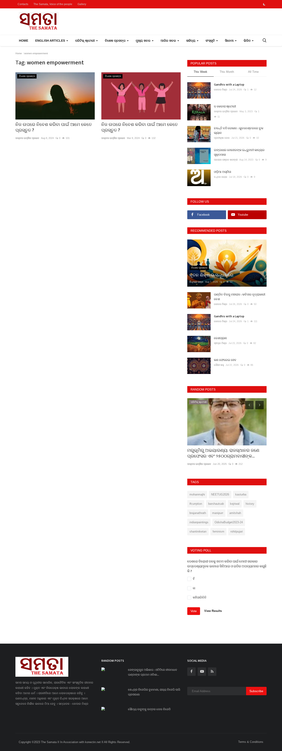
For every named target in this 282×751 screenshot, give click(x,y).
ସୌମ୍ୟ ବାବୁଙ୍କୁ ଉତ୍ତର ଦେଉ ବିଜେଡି (149, 709)
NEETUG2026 (220, 494)
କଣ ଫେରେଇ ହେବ (225, 360)
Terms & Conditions (250, 742)
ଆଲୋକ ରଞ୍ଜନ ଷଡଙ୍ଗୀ (225, 159)
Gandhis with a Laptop (229, 84)
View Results (213, 611)
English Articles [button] (50, 40)
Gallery (82, 4)
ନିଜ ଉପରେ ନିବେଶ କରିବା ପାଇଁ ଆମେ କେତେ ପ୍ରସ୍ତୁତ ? (53, 127)
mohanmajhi (197, 494)
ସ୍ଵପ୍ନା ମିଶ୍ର (220, 343)
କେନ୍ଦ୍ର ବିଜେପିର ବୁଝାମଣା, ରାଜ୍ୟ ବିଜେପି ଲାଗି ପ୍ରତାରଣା (154, 692)
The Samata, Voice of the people (52, 4)
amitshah (235, 513)
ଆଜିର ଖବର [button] (169, 40)
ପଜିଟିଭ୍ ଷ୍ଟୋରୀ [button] (85, 40)
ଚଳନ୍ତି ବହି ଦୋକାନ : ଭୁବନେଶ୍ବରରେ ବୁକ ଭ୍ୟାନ (238, 130)
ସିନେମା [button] (229, 40)
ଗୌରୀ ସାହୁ (219, 365)
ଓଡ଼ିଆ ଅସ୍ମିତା (222, 172)
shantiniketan (197, 531)
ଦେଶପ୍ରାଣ (220, 338)
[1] (264, 4)
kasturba (240, 494)
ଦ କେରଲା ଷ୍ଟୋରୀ (225, 106)
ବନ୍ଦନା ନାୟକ (220, 177)
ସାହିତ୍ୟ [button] (191, 40)
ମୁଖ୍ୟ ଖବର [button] (143, 40)
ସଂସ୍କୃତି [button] (211, 40)
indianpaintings (198, 522)
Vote (194, 611)
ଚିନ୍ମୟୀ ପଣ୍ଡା (196, 281)
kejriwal (234, 503)
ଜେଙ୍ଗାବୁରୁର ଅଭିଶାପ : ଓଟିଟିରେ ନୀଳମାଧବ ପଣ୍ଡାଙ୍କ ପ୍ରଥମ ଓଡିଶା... (152, 672)
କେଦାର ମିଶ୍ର (220, 89)
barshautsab (216, 503)
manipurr (217, 513)
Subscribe (256, 691)
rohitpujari (236, 531)
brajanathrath (197, 513)
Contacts (23, 4)
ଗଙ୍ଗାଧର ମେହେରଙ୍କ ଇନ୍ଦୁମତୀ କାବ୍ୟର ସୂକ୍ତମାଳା (239, 152)
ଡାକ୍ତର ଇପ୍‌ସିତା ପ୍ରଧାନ (27, 138)
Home (23, 40)
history (250, 503)
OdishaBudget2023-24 (229, 522)
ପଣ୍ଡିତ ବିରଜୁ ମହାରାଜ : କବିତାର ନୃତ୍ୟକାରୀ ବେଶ (239, 296)
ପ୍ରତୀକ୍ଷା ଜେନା (222, 137)
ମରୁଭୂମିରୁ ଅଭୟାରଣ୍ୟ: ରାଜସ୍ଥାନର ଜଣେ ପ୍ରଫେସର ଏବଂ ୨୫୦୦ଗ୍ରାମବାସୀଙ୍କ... (223, 453)
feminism (218, 531)
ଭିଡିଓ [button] (247, 40)
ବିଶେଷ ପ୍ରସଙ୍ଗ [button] (115, 40)
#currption (195, 503)
